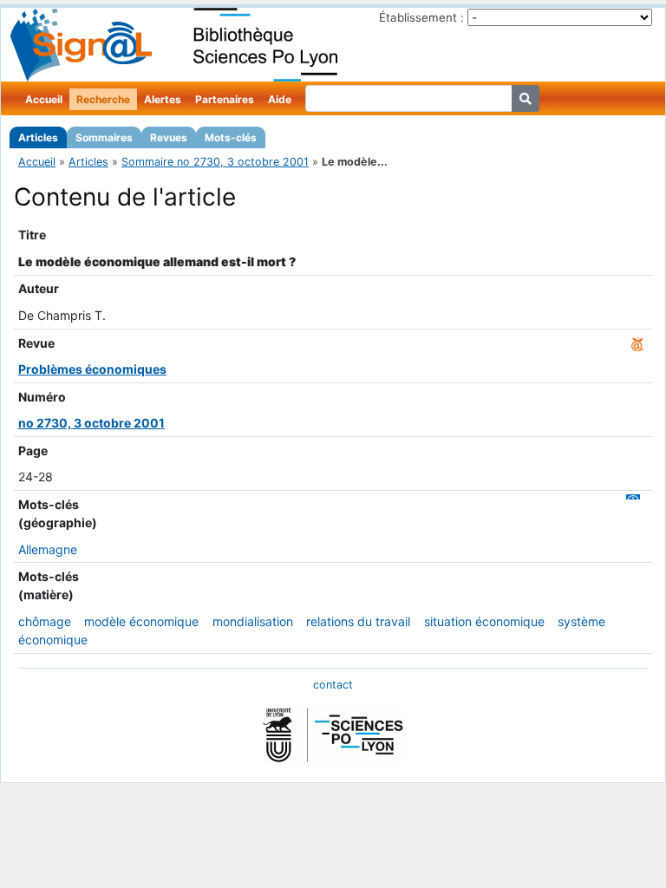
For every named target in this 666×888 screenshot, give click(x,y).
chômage (44, 621)
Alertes (162, 99)
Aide (279, 99)
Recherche (103, 99)
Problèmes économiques (92, 369)
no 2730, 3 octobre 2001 (91, 422)
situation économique (484, 621)
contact (333, 684)
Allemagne (47, 549)
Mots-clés (231, 137)
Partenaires (224, 99)
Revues (168, 137)
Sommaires (104, 137)
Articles (38, 137)
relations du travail (358, 621)
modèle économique (141, 621)
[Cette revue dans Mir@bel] (637, 343)
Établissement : (421, 17)
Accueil (43, 99)
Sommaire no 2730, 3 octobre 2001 (215, 161)
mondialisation (252, 621)
